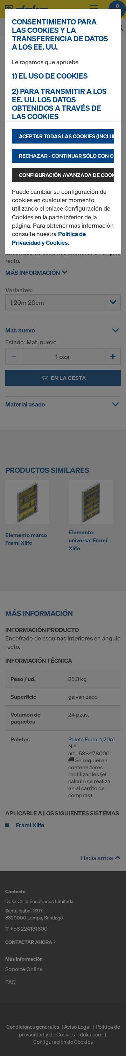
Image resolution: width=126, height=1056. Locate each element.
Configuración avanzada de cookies (66, 174)
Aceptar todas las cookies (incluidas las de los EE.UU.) (66, 136)
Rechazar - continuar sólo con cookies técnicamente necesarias (66, 155)
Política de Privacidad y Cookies (49, 238)
